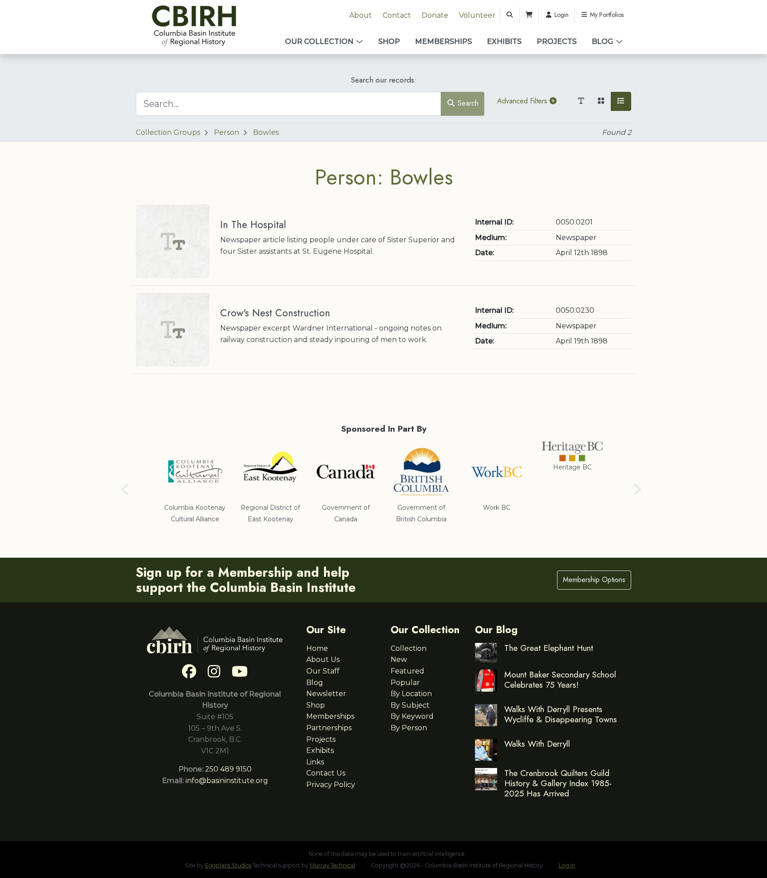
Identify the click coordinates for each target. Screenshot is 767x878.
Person (226, 132)
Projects (557, 41)
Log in (567, 865)
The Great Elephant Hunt (548, 648)
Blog (602, 41)
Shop (389, 41)
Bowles (266, 132)
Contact (397, 15)
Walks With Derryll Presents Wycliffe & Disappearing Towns (560, 714)
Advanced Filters (523, 101)
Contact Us (325, 773)
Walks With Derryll (537, 743)
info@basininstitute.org (227, 780)
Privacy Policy (330, 784)
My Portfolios (606, 14)
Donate (435, 15)
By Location (411, 693)
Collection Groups (168, 132)
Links (315, 762)
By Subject (410, 705)
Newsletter (326, 693)
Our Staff (323, 671)
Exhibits (504, 41)
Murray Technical (332, 865)
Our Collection (319, 41)
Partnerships (329, 728)
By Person (409, 728)
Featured (407, 671)
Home (317, 648)
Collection (409, 648)
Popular (405, 682)
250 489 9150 (228, 769)
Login (561, 14)
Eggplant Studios (228, 865)
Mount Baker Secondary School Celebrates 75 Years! (560, 679)
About (360, 15)
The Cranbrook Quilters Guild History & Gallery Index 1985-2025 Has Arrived (558, 783)
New (399, 659)
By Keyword (412, 716)
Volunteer (477, 15)
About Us (323, 659)
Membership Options (594, 580)
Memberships (443, 41)
